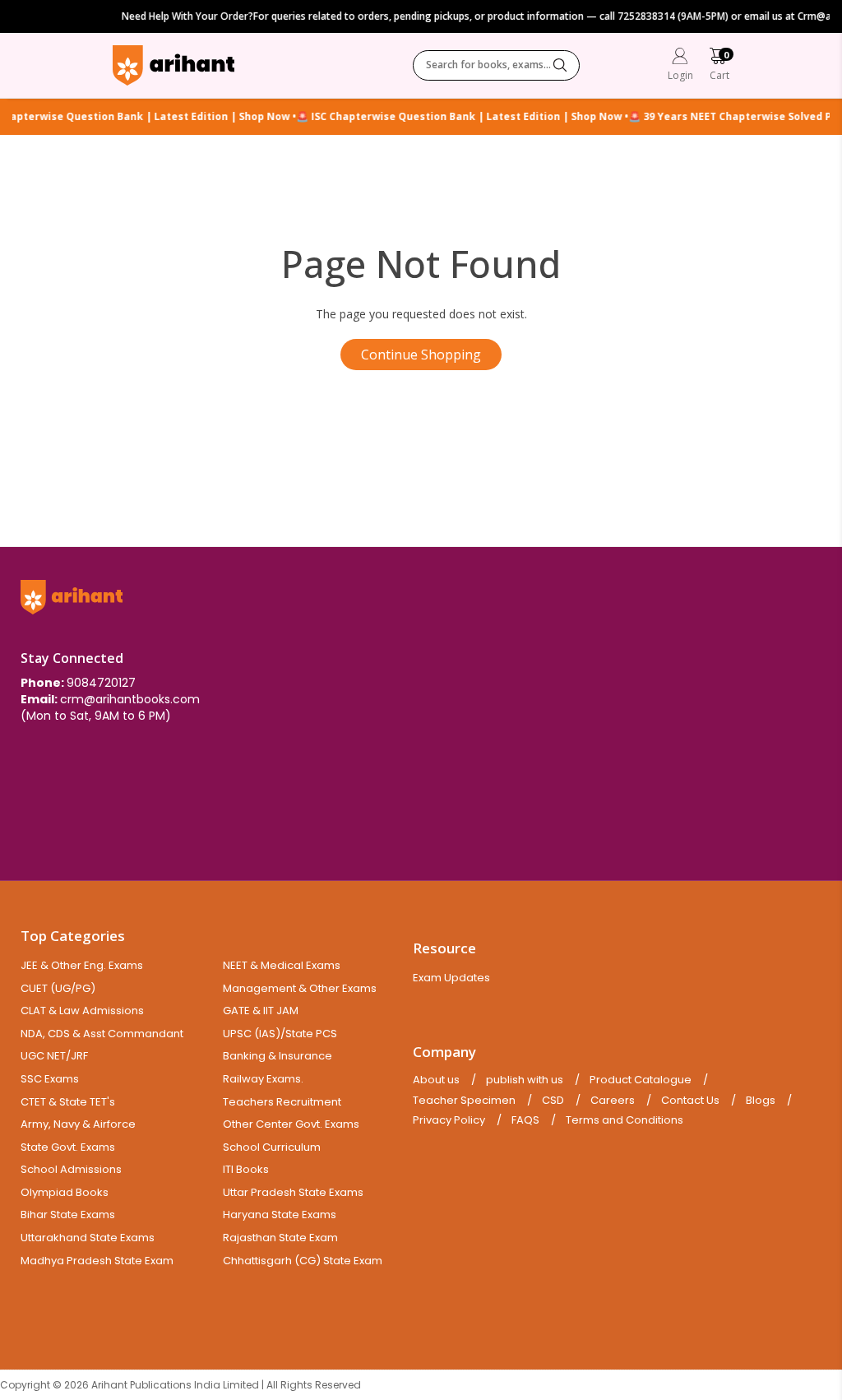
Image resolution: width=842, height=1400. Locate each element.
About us (436, 1080)
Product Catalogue (641, 1080)
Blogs (760, 1100)
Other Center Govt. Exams (291, 1124)
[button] (719, 66)
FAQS (525, 1120)
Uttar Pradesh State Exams (293, 1192)
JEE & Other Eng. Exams (82, 965)
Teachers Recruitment (282, 1102)
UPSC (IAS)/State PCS (280, 1033)
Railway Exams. (263, 1079)
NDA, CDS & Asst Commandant (102, 1033)
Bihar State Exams (68, 1214)
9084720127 (101, 683)
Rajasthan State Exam (280, 1237)
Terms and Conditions (624, 1120)
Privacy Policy (449, 1120)
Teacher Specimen (464, 1100)
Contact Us (690, 1100)
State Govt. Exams (68, 1147)
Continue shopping (421, 354)
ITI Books (246, 1169)
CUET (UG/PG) (58, 988)
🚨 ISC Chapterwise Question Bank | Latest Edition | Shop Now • (451, 117)
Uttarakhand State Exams (88, 1237)
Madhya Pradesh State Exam (97, 1260)
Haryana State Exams (279, 1214)
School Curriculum (272, 1147)
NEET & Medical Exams (281, 965)
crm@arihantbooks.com (130, 699)
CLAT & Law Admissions (82, 1010)
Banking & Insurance (277, 1056)
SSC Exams (50, 1079)
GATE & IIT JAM (260, 1010)
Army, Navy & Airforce (78, 1124)
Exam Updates (451, 977)
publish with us (524, 1080)
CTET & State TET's (68, 1102)
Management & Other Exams (300, 988)
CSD (553, 1100)
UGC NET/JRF (54, 1056)
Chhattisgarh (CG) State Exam (302, 1260)
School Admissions (71, 1169)
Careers (612, 1100)
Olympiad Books (65, 1192)
